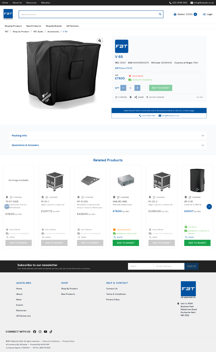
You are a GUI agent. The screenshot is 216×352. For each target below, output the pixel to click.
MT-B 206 (82, 201)
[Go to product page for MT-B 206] (90, 180)
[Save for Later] (130, 97)
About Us (17, 2)
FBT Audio (38, 31)
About (19, 294)
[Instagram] (40, 331)
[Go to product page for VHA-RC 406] (125, 180)
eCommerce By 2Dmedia (16, 344)
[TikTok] (51, 331)
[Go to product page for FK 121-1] (54, 180)
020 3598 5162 (179, 2)
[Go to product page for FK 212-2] (161, 180)
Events (19, 305)
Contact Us (112, 288)
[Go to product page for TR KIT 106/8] (18, 180)
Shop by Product (21, 31)
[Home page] (8, 14)
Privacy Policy (113, 299)
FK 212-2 (152, 201)
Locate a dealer (156, 97)
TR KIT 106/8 (11, 201)
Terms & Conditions (116, 294)
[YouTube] (45, 331)
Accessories (53, 31)
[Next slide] (209, 206)
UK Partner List (23, 316)
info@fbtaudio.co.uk (204, 2)
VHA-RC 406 (120, 201)
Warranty (45, 2)
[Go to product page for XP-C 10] (197, 180)
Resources (31, 2)
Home (5, 2)
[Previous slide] (6, 206)
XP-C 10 (188, 201)
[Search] (160, 14)
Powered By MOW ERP (39, 344)
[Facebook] (34, 331)
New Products (68, 294)
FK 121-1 (45, 201)
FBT (7, 31)
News (18, 299)
